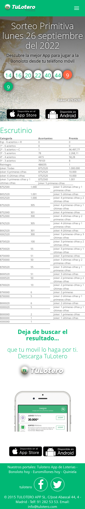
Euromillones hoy (46, 471)
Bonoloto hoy (19, 471)
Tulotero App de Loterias (56, 467)
